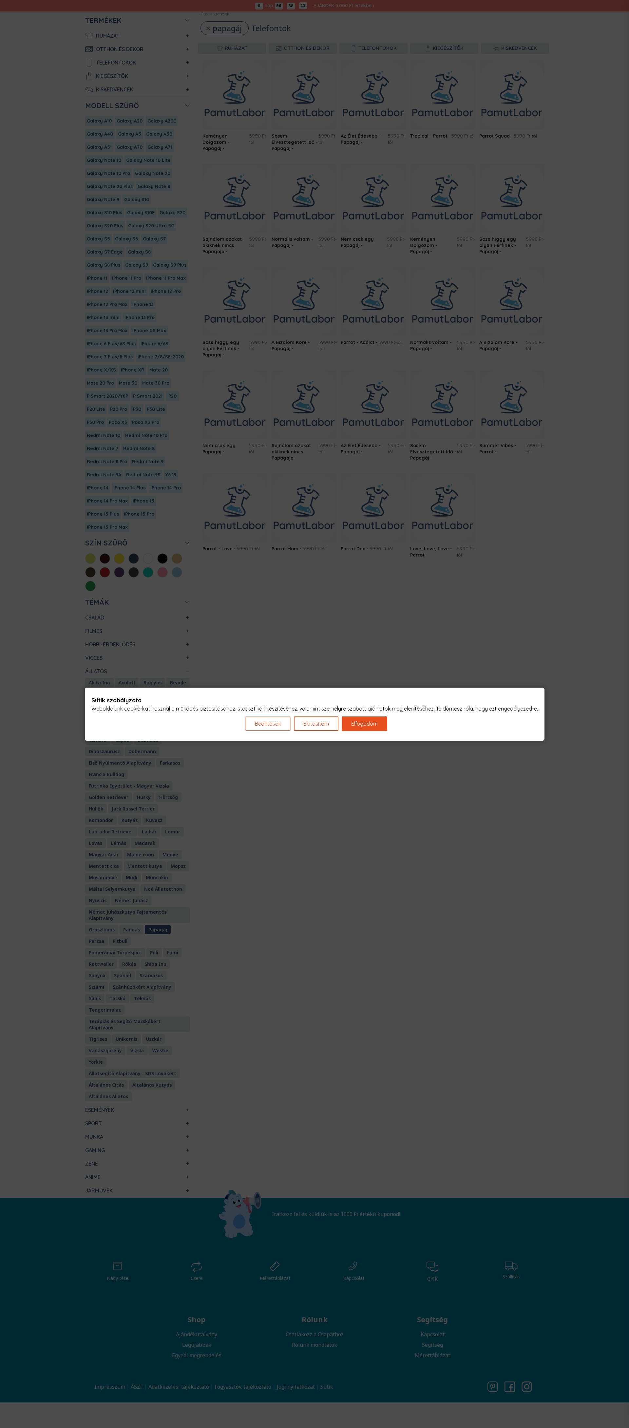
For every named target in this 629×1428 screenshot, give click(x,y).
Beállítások (268, 723)
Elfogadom (364, 723)
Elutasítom (316, 723)
